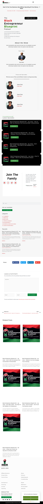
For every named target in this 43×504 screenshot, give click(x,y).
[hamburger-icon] (33, 2)
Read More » (3, 240)
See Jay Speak (24, 486)
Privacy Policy (4, 475)
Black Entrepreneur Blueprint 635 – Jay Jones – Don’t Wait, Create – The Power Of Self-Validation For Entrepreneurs (23, 145)
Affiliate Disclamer (5, 473)
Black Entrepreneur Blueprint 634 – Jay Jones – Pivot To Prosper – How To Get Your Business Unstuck (30, 405)
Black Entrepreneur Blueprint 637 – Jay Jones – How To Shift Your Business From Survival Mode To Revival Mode (11, 233)
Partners (23, 475)
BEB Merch (23, 484)
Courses (3, 486)
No (30, 499)
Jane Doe (20, 84)
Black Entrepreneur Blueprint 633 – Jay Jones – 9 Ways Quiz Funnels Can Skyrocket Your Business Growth (11, 449)
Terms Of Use (4, 477)
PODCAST (26, 10)
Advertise (23, 488)
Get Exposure (4, 482)
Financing (3, 484)
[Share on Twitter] (31, 21)
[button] (15, 262)
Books (22, 482)
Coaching (3, 488)
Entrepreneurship (20, 10)
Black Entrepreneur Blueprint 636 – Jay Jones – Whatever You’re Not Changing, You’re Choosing (31, 233)
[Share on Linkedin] (34, 21)
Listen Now (14, 126)
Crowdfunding (24, 479)
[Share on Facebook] (28, 21)
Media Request (24, 477)
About (22, 473)
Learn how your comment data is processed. (27, 299)
